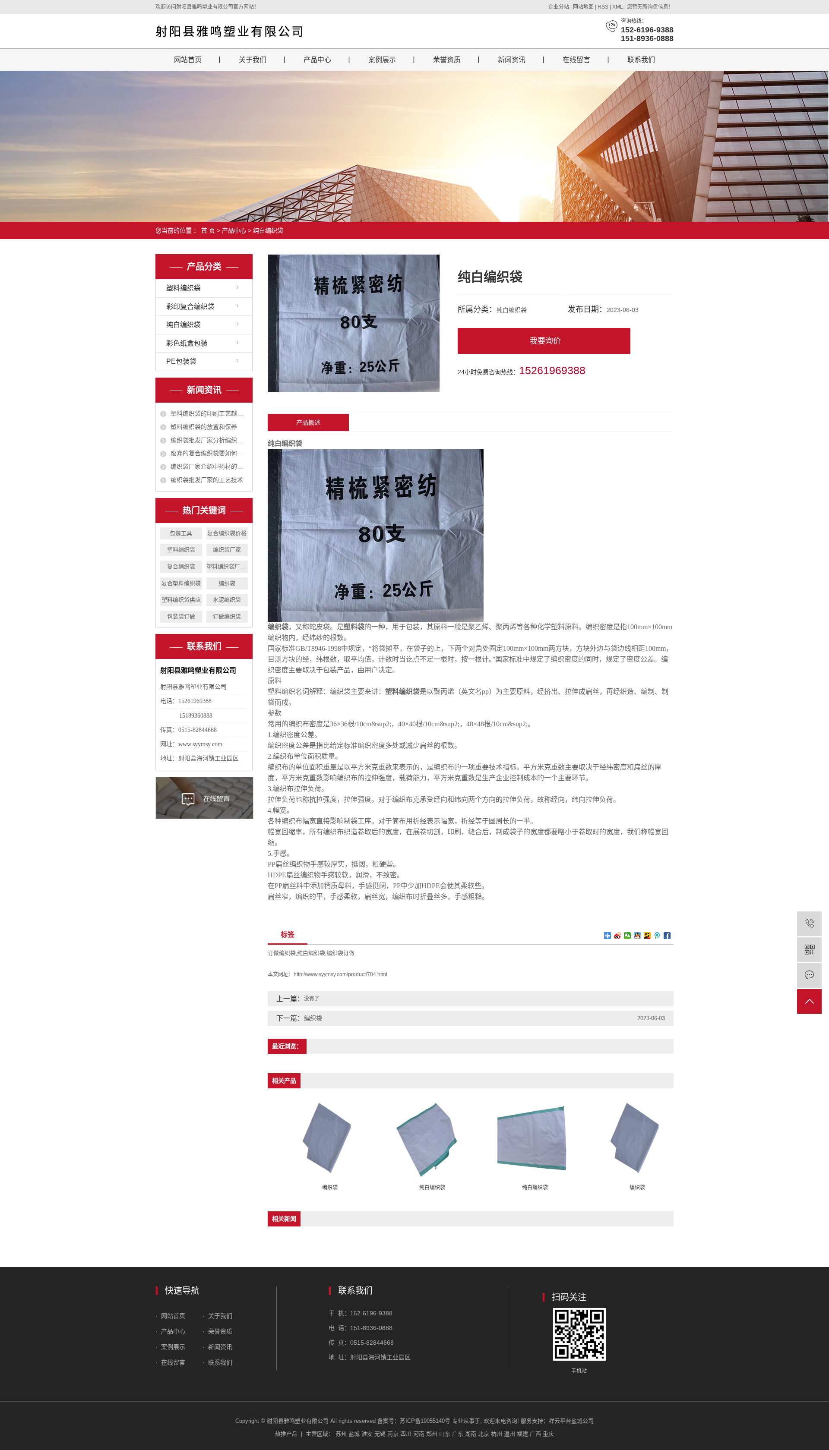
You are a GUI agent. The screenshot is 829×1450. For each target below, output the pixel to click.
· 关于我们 (216, 1315)
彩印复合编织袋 (190, 306)
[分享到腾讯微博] (657, 935)
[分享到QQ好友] (637, 935)
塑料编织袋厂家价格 (227, 566)
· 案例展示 (170, 1346)
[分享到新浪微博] (617, 935)
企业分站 (558, 7)
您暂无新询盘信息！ (650, 7)
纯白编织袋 (268, 230)
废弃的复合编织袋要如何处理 (209, 453)
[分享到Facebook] (667, 935)
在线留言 (576, 59)
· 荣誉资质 (218, 1331)
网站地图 (584, 7)
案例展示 (382, 59)
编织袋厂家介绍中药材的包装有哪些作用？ (209, 466)
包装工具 (181, 533)
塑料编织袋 (183, 288)
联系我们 (641, 59)
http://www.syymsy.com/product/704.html (340, 974)
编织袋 (226, 583)
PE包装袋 (181, 361)
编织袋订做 (340, 953)
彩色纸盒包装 (187, 343)
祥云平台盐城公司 (571, 1421)
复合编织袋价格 (227, 533)
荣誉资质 (447, 59)
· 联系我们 (217, 1362)
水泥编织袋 (227, 599)
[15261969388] (809, 923)
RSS (603, 7)
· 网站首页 (171, 1315)
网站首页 (188, 59)
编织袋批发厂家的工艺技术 (207, 479)
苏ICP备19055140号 (425, 1421)
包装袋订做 (181, 616)
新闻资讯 (511, 59)
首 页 (208, 230)
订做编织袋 (227, 616)
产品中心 (317, 59)
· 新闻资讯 (217, 1346)
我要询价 (545, 341)
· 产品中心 (171, 1331)
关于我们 (252, 59)
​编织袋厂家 (227, 549)
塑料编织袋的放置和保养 (204, 426)
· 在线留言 (170, 1362)
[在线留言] (809, 975)
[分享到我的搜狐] (647, 935)
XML (617, 7)
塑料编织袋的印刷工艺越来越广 (209, 413)
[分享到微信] (627, 935)
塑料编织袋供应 (181, 599)
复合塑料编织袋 (181, 583)
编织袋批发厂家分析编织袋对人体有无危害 (209, 440)
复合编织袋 (181, 566)
